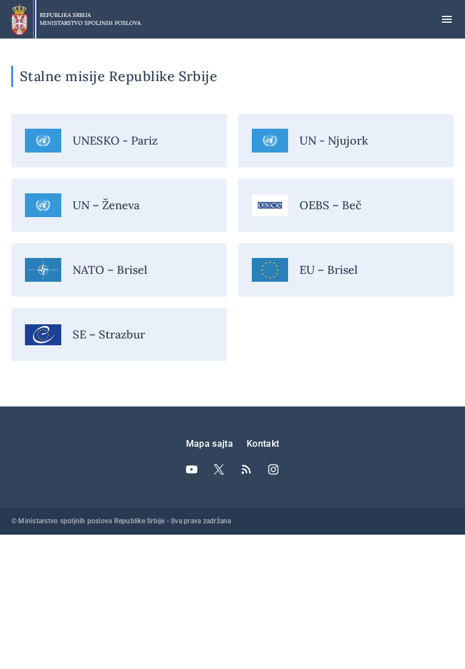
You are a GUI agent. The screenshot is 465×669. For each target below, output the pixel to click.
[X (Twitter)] (219, 469)
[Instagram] (273, 469)
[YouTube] (191, 469)
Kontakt (263, 443)
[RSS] (246, 469)
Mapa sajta (209, 443)
